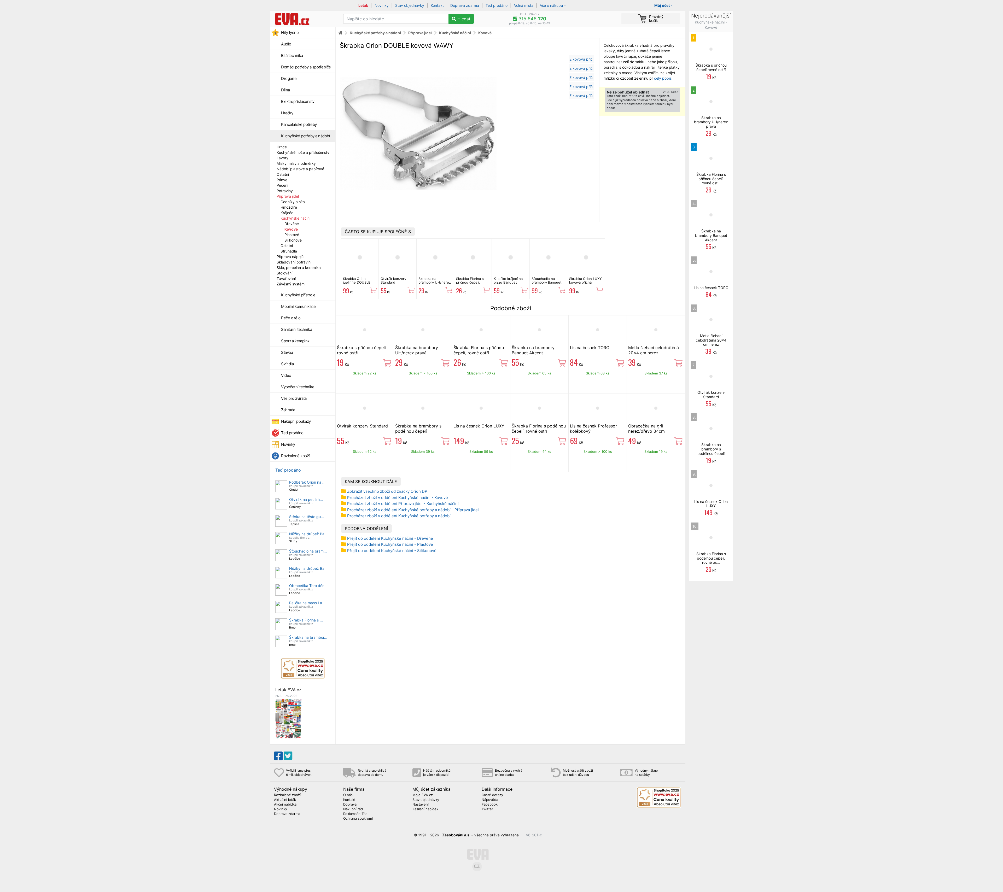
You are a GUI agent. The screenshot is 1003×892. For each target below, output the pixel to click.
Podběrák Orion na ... (307, 482)
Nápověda (490, 800)
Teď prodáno (497, 5)
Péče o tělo (291, 317)
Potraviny (285, 191)
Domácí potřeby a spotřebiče (306, 66)
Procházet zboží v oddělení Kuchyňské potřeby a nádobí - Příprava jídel (413, 509)
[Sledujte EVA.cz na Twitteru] (288, 756)
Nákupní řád (353, 809)
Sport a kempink (295, 340)
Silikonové (293, 240)
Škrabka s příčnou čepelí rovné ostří (711, 67)
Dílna (285, 89)
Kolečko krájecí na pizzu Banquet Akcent (508, 282)
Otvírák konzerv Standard (393, 280)
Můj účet (662, 5)
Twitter (487, 809)
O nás (348, 795)
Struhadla (289, 251)
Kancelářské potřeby (299, 124)
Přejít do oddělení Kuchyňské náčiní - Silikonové (391, 550)
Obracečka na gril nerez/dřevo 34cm (646, 428)
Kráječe (287, 212)
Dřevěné (291, 223)
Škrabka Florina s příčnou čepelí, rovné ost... (711, 178)
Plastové (291, 234)
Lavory (282, 158)
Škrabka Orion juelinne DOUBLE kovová (356, 282)
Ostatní (283, 174)
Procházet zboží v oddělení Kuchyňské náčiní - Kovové (397, 497)
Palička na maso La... (307, 603)
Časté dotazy (492, 795)
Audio (286, 44)
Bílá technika (292, 55)
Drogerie (288, 78)
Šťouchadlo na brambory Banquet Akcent (547, 282)
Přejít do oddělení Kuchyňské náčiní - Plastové (390, 544)
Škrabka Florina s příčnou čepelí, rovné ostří (470, 282)
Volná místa (523, 5)
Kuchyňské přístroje (298, 294)
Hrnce (282, 147)
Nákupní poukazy (296, 421)
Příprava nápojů (290, 256)
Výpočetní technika (297, 386)
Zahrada (288, 409)
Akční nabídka (285, 804)
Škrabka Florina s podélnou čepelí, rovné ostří (539, 428)
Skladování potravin (294, 262)
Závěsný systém (291, 284)
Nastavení (420, 804)
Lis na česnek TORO (589, 347)
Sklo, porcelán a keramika (299, 267)
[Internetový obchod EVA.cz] (304, 19)
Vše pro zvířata (294, 398)
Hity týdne (290, 32)
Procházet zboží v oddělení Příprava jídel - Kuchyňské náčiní (403, 503)
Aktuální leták (285, 800)
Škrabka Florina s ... (306, 620)
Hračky (287, 112)
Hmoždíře (289, 207)
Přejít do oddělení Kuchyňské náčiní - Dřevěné (390, 538)
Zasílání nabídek (425, 809)
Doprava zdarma (464, 5)
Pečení (282, 185)
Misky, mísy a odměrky (296, 163)
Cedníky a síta (293, 201)
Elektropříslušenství (298, 101)
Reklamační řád (355, 814)
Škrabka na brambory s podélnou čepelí (418, 428)
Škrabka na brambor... (308, 637)
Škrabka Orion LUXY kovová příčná (585, 280)
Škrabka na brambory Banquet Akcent (533, 350)
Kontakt (437, 5)
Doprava (350, 804)
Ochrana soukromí (358, 818)
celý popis (663, 78)
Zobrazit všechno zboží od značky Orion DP (387, 491)
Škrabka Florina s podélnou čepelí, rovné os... (711, 558)
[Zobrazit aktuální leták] (288, 718)
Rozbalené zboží (295, 455)
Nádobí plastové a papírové (300, 169)
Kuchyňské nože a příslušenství (303, 152)
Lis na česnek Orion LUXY (478, 426)
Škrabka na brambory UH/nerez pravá (434, 282)
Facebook (490, 804)
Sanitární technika (296, 329)
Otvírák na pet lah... (306, 499)
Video (286, 375)
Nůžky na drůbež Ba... (308, 534)
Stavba (287, 352)
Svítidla (287, 363)
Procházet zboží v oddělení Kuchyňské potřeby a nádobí (399, 515)
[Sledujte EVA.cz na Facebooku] (278, 756)
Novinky (382, 5)
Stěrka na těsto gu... (306, 516)
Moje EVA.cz (422, 795)
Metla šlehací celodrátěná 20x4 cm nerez (653, 350)
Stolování (284, 273)
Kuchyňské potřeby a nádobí (305, 135)
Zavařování (286, 278)
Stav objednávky (409, 5)
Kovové (291, 229)
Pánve (282, 180)
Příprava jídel (288, 196)
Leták (363, 5)
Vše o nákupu (551, 5)
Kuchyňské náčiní (295, 218)
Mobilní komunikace (298, 306)
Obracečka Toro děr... (307, 585)
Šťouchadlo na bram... (308, 551)
